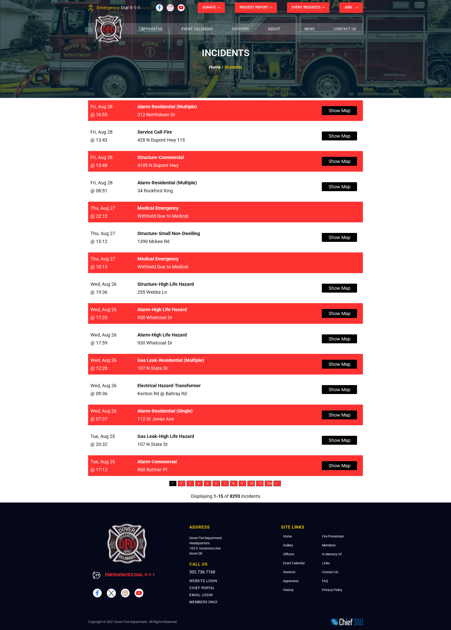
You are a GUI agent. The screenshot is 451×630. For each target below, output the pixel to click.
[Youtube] (181, 7)
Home (287, 536)
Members (329, 545)
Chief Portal (202, 588)
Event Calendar (197, 29)
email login (201, 595)
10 (251, 483)
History (288, 590)
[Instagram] (170, 7)
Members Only (203, 602)
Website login (203, 581)
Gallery (288, 545)
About (274, 29)
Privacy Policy (332, 590)
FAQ (325, 581)
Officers (240, 29)
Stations (289, 572)
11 (260, 483)
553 (269, 483)
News (309, 29)
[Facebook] (159, 7)
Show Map (339, 110)
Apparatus (152, 29)
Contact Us (345, 29)
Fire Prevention (333, 536)
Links (326, 563)
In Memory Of (332, 554)
